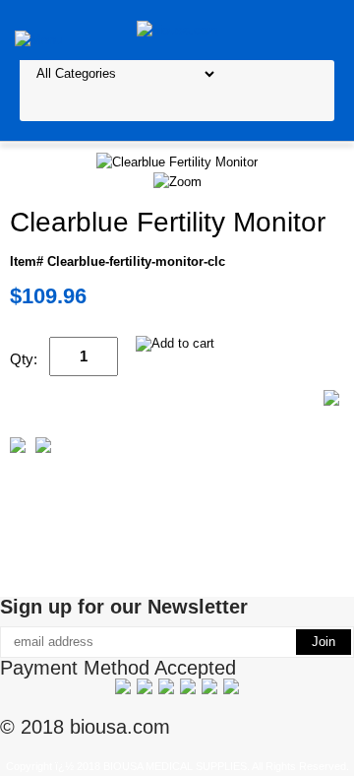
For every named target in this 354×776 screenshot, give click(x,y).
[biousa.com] (177, 29)
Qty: (23, 359)
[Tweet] (18, 448)
